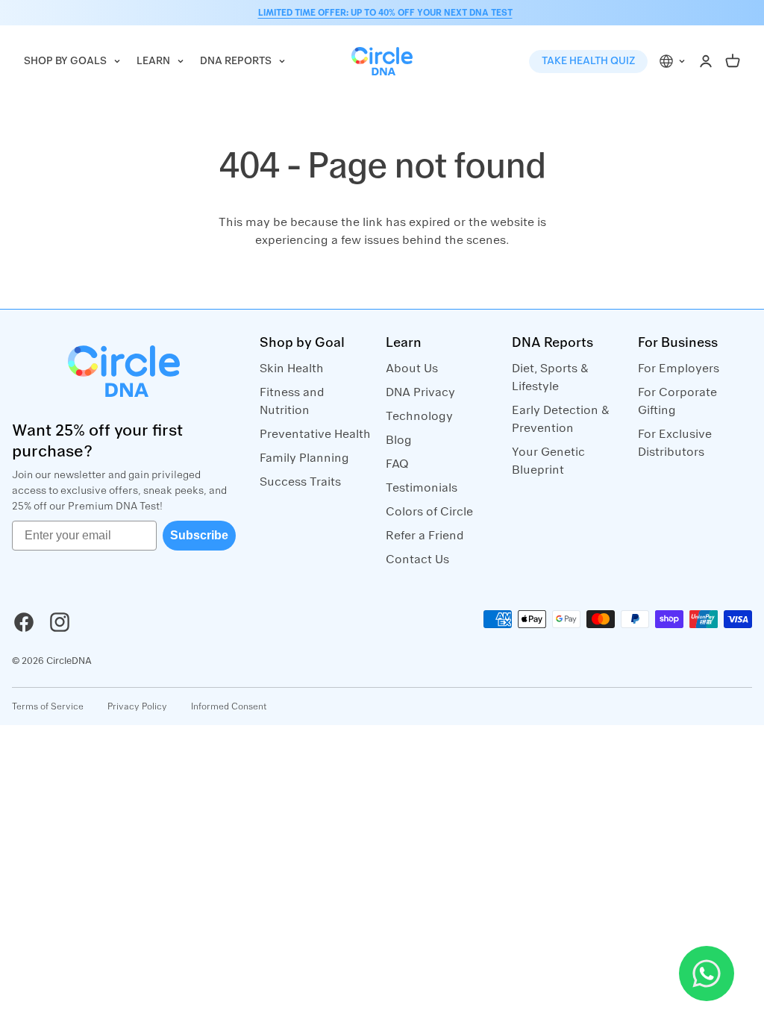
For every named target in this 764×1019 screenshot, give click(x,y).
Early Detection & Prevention (561, 419)
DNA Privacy (420, 392)
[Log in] (705, 61)
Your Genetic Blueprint (548, 461)
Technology (419, 416)
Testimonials (421, 488)
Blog (399, 440)
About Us (412, 368)
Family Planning (304, 458)
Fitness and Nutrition (292, 401)
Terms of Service (48, 706)
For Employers (678, 368)
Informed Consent (229, 706)
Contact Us (417, 559)
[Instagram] (60, 622)
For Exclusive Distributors (675, 443)
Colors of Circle (429, 512)
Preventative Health (315, 434)
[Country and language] (673, 61)
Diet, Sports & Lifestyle (550, 377)
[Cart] (732, 61)
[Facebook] (24, 622)
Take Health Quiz (588, 61)
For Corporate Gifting (677, 401)
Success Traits (300, 482)
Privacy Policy (137, 706)
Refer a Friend (425, 536)
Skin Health (292, 368)
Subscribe (199, 535)
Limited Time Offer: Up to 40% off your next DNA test (385, 12)
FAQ (397, 464)
